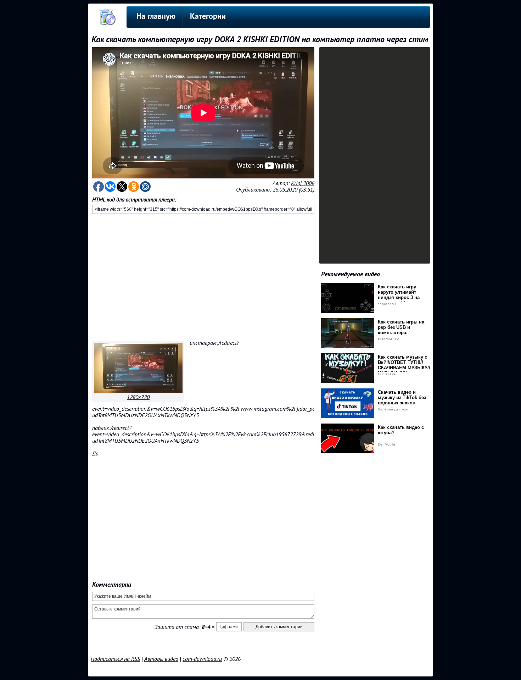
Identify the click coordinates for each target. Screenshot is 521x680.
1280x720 (138, 397)
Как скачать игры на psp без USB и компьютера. (401, 327)
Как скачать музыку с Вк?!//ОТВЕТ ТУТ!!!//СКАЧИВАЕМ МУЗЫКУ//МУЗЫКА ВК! (404, 365)
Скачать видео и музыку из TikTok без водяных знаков (402, 397)
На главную (155, 17)
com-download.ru (202, 659)
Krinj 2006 (302, 183)
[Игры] (138, 391)
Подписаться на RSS (115, 659)
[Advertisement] (203, 276)
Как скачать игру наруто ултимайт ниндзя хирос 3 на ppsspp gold (399, 294)
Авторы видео (161, 659)
